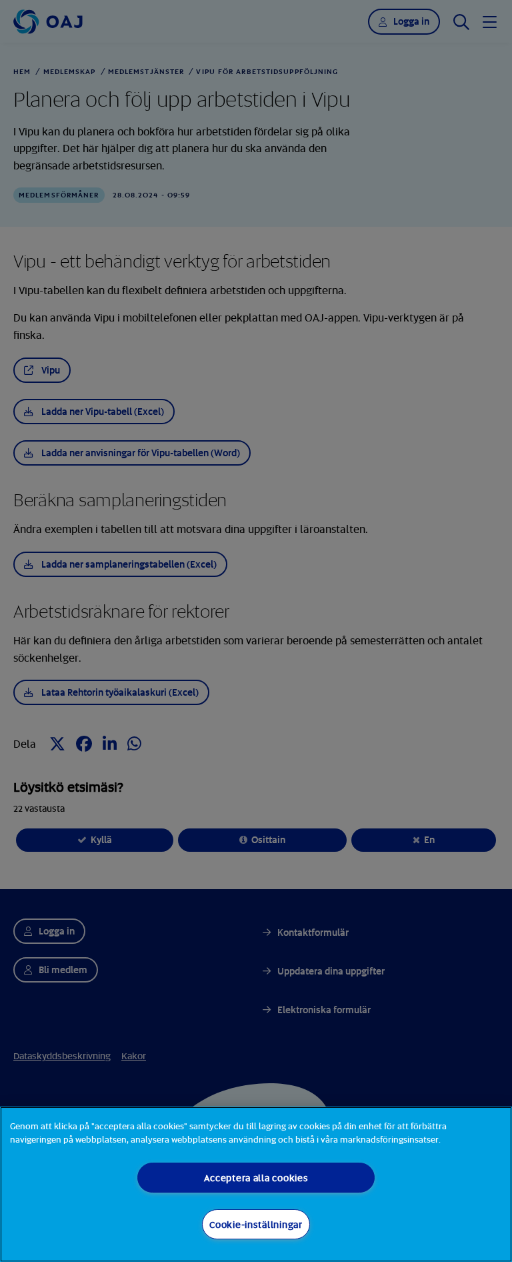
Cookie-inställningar (255, 1224)
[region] (256, 1184)
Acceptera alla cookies (256, 1177)
